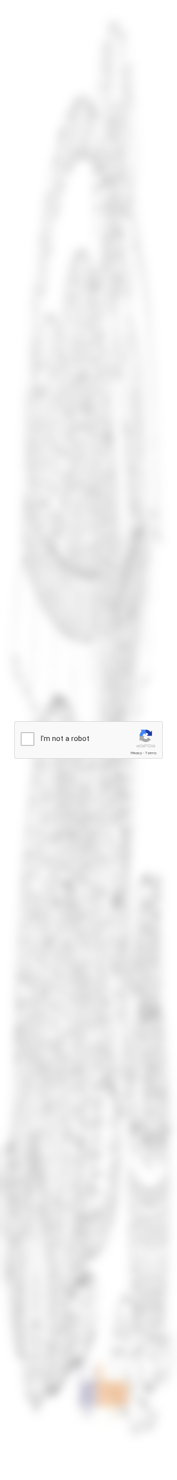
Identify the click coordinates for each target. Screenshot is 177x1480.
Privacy (136, 753)
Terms (151, 753)
